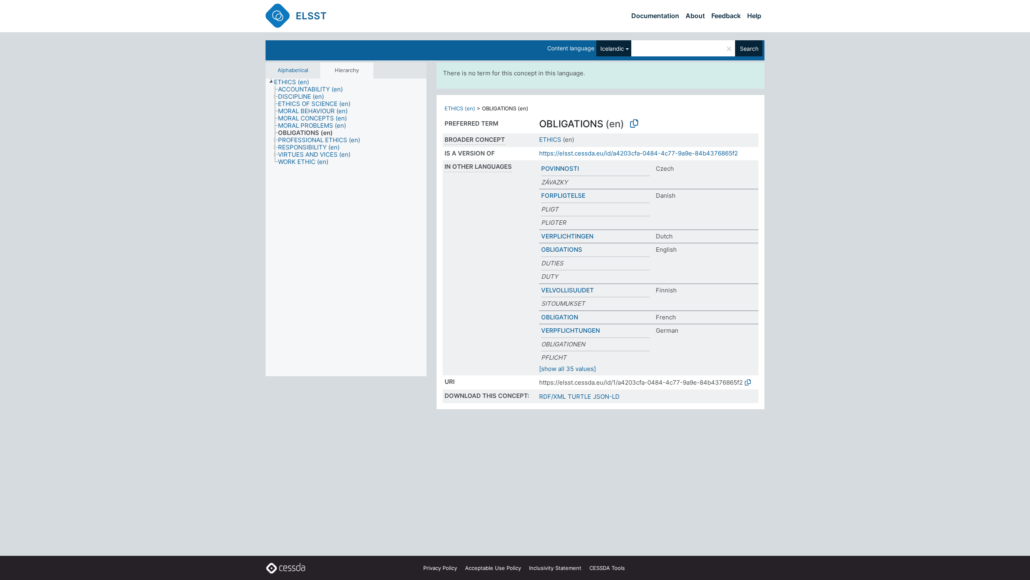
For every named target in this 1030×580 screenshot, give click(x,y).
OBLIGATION (559, 317)
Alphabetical (293, 70)
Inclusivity (555, 568)
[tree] (346, 228)
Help (754, 16)
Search (749, 48)
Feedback (726, 16)
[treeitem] (295, 82)
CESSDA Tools (607, 568)
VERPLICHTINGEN (567, 236)
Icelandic (612, 48)
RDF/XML (552, 396)
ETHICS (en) (460, 108)
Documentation (655, 16)
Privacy (440, 568)
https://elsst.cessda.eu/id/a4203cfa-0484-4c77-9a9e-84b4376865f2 (638, 153)
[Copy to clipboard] (634, 124)
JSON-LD (606, 396)
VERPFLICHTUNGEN (570, 330)
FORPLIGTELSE (563, 195)
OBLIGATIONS (561, 249)
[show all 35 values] (567, 369)
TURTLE (579, 396)
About (695, 16)
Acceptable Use (493, 568)
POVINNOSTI (560, 168)
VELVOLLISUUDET (567, 290)
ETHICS (550, 139)
